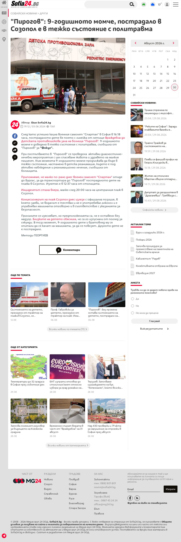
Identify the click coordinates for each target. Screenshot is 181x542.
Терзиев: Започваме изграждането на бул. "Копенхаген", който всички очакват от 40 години (104, 385)
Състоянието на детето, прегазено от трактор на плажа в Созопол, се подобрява (27, 313)
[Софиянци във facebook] (130, 498)
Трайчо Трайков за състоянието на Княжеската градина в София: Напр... (158, 145)
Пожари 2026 (144, 239)
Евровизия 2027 (145, 273)
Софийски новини (24, 13)
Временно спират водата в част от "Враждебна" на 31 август (66, 429)
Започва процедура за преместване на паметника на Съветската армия (154, 249)
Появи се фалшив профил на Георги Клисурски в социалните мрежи (160, 161)
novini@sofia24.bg (105, 487)
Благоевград (76, 503)
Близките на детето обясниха (54, 219)
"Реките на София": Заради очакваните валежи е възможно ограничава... (160, 128)
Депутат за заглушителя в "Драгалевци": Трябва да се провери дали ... (161, 194)
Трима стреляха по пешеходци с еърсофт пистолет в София (158, 112)
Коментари (69, 250)
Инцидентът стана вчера (40, 190)
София (73, 484)
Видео (47, 489)
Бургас (73, 493)
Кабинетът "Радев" (148, 258)
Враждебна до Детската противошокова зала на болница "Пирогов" (73, 139)
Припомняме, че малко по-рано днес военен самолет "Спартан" (66, 177)
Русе (71, 498)
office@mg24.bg (104, 504)
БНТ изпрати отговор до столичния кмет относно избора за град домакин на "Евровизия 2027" (65, 385)
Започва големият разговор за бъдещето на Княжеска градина (28, 429)
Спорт (48, 484)
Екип (97, 508)
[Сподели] (14, 150)
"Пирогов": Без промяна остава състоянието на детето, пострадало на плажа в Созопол (103, 313)
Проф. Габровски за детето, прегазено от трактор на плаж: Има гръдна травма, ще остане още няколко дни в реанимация (66, 313)
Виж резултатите (151, 328)
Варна (72, 489)
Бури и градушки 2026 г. (150, 232)
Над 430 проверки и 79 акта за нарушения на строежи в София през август (104, 429)
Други (44, 13)
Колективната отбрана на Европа (156, 265)
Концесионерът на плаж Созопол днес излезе (53, 199)
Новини (48, 479)
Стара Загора (77, 508)
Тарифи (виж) (102, 496)
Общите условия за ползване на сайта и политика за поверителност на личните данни (91, 523)
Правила (99, 513)
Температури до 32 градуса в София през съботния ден (27, 383)
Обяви (48, 498)
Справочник (51, 493)
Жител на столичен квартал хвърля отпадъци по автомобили (160, 177)
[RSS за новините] (137, 498)
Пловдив (74, 479)
